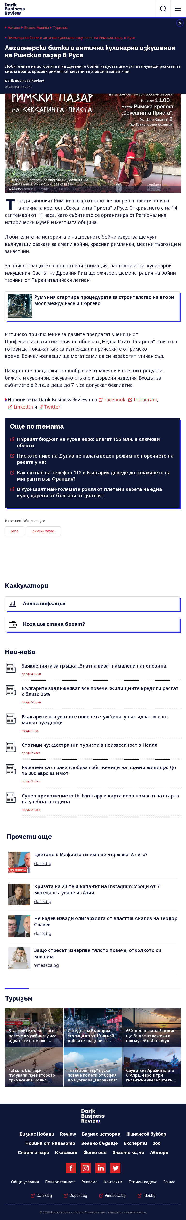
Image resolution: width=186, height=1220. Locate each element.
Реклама (89, 1181)
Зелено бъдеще (99, 1143)
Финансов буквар (146, 1134)
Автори (159, 1152)
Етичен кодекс (143, 1181)
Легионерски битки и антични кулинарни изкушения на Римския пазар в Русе (71, 38)
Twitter (52, 407)
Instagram (145, 399)
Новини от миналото (50, 1143)
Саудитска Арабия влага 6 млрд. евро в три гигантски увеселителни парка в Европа (150, 1078)
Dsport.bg (78, 1195)
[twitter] (115, 1168)
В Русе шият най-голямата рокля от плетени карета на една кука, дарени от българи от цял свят (89, 492)
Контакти (113, 1181)
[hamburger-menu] (178, 9)
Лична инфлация (44, 603)
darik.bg (42, 863)
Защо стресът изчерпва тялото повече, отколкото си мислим (97, 953)
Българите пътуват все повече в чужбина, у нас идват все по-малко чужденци (32, 1038)
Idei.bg (149, 1195)
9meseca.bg (46, 965)
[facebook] (71, 1168)
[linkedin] (100, 1168)
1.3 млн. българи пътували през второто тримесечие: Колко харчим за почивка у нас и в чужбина (32, 1080)
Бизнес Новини (36, 27)
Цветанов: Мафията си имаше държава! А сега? (90, 854)
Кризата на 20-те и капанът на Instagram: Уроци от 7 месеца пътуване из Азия (97, 889)
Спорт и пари (33, 1152)
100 (157, 1143)
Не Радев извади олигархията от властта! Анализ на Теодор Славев (105, 921)
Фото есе (95, 1152)
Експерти (135, 1143)
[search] (163, 9)
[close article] (180, 23)
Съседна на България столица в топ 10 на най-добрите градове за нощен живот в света (92, 1038)
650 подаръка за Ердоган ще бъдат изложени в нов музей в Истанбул (151, 1035)
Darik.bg (44, 1195)
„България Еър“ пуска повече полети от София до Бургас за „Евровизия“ (92, 1075)
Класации (66, 1152)
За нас (169, 1181)
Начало (14, 27)
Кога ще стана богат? (53, 624)
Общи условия (25, 1181)
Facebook (114, 399)
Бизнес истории (101, 1134)
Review (68, 1134)
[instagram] (86, 1168)
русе (14, 531)
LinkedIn (23, 407)
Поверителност (60, 1181)
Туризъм (60, 27)
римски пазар (44, 531)
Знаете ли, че (128, 1152)
